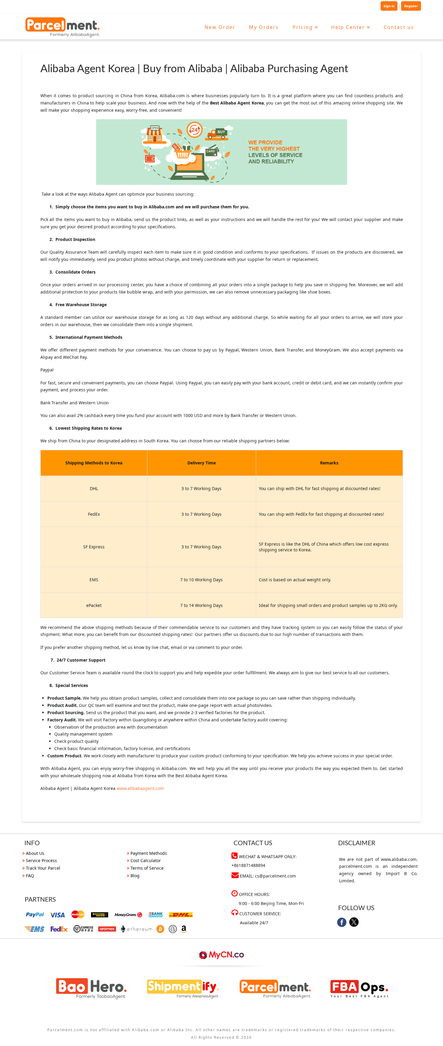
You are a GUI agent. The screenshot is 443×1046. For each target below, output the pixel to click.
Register (411, 6)
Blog (135, 875)
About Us (35, 853)
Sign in (389, 6)
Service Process (41, 860)
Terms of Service (147, 868)
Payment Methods (148, 853)
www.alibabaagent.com (140, 788)
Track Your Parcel (43, 868)
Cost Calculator (145, 860)
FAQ (30, 875)
